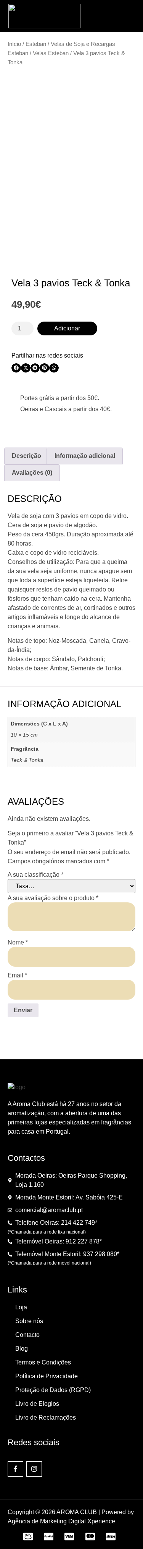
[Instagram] (34, 1469)
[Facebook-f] (15, 1469)
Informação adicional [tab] (85, 456)
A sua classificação (35, 875)
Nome (18, 943)
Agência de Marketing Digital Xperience (61, 1521)
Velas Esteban (51, 53)
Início (14, 44)
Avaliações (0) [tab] (32, 472)
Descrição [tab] (26, 456)
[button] (127, 16)
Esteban (36, 44)
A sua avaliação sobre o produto (53, 898)
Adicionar (67, 328)
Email (17, 975)
